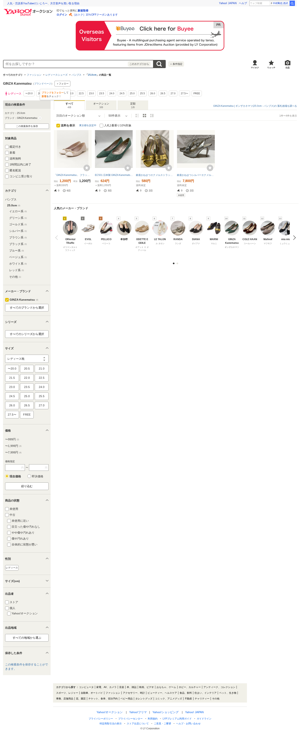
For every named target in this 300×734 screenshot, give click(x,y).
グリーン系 (18, 217)
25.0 (27, 396)
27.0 (41, 405)
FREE (27, 414)
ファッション (34, 74)
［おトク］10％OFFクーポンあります (95, 14)
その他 (15, 276)
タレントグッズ (143, 698)
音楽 (121, 687)
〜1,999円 (13, 445)
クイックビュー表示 (151, 115)
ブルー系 (16, 250)
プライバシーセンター (130, 718)
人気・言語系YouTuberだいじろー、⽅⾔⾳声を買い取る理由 (43, 3)
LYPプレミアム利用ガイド (177, 718)
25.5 (41, 396)
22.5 (41, 377)
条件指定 (176, 64)
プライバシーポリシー (101, 718)
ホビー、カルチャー (190, 687)
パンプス (76, 74)
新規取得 (83, 10)
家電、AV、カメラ (106, 687)
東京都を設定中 (87, 125)
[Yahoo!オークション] (28, 10)
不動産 (188, 698)
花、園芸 (81, 698)
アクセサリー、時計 (134, 692)
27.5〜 (12, 414)
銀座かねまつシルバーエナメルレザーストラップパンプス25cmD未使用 (196, 175)
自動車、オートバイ (92, 692)
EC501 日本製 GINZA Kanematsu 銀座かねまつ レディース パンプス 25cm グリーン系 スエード (114, 175)
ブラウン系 (18, 237)
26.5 (27, 405)
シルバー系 (18, 231)
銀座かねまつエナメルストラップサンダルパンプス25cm (155, 175)
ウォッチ (271, 67)
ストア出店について (138, 723)
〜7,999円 (13, 452)
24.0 (41, 387)
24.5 (12, 396)
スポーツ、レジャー (67, 692)
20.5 (27, 368)
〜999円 (12, 439)
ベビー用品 (126, 698)
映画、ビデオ (146, 687)
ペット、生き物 (227, 692)
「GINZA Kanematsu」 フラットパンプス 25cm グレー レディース (73, 175)
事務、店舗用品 (64, 698)
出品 (288, 67)
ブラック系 (18, 244)
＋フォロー (62, 83)
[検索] (292, 3)
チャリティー (202, 698)
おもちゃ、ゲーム (166, 687)
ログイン (62, 14)
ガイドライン (204, 718)
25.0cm (92, 74)
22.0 (27, 377)
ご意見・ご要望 (162, 723)
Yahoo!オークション (110, 712)
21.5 (12, 377)
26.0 (12, 405)
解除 (40, 118)
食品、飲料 (186, 692)
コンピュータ (86, 687)
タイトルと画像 (137, 115)
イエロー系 (18, 211)
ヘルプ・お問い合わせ (188, 723)
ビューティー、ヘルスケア (162, 692)
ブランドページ (42, 83)
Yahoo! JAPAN (228, 3)
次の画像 (293, 238)
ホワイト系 (18, 263)
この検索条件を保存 (27, 126)
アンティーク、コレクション (219, 687)
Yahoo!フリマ (138, 712)
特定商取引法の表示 (111, 723)
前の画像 (57, 238)
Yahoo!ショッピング (165, 712)
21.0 (41, 368)
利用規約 (153, 718)
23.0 (12, 387)
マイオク (255, 67)
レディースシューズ (57, 74)
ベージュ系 (18, 257)
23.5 (27, 387)
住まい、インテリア (205, 692)
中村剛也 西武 (280, 3)
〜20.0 (12, 368)
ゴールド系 (18, 224)
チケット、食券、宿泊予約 (103, 698)
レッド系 (16, 270)
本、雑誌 (132, 687)
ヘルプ (243, 3)
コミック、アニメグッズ (168, 698)
